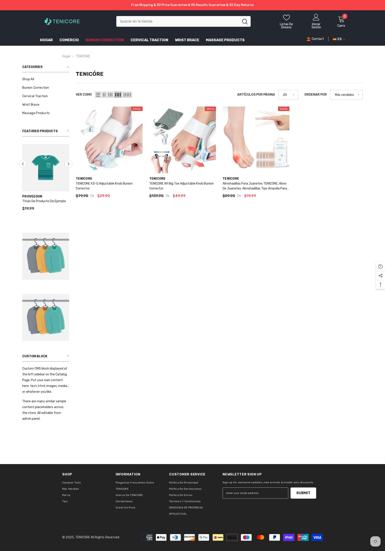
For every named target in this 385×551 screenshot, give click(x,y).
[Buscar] (183, 21)
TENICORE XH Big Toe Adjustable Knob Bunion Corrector (181, 186)
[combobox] (177, 21)
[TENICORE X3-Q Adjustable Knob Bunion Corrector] (109, 140)
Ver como (84, 95)
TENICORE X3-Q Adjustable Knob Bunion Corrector (104, 186)
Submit (303, 493)
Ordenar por (315, 95)
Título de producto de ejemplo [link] (44, 201)
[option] (45, 179)
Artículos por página (256, 95)
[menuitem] (45, 79)
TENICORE (84, 179)
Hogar (66, 56)
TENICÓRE (83, 56)
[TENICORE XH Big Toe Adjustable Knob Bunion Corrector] (182, 140)
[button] (23, 164)
